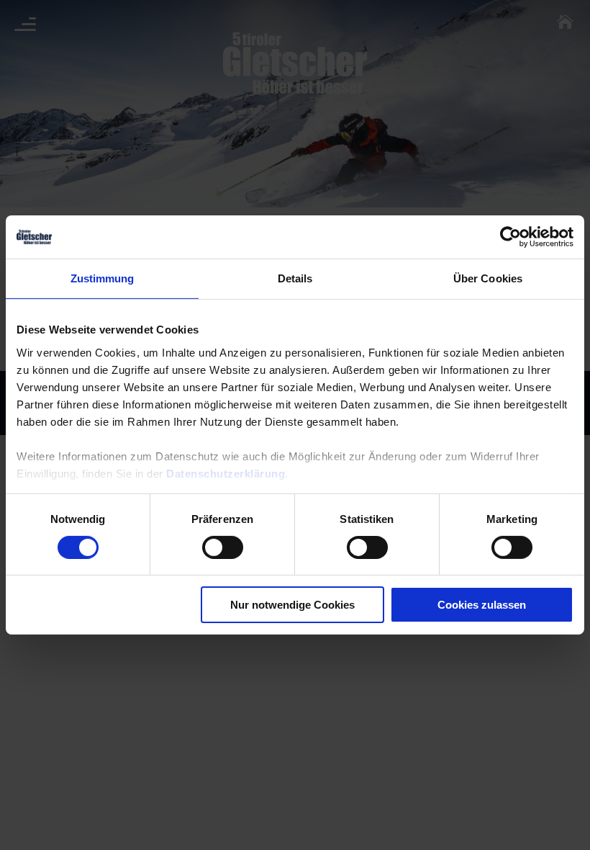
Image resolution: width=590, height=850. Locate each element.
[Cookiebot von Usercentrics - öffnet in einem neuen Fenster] (510, 237)
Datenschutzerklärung (225, 473)
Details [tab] (295, 278)
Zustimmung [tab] (103, 278)
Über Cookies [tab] (487, 278)
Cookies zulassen (481, 605)
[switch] (222, 547)
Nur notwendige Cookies (292, 605)
